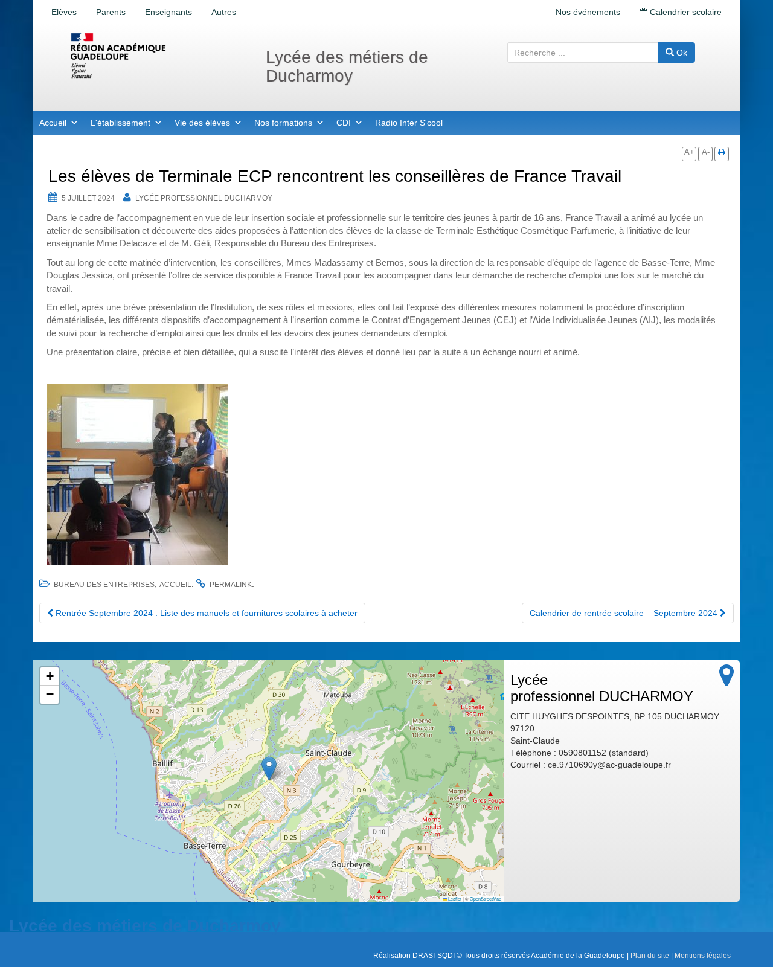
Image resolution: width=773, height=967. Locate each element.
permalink (231, 584)
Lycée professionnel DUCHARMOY (203, 198)
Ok (680, 52)
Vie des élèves (202, 122)
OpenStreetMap (485, 898)
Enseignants (168, 12)
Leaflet (454, 898)
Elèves (64, 12)
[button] (269, 768)
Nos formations (283, 122)
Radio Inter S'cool (409, 122)
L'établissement (120, 122)
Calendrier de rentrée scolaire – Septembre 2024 (625, 613)
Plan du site (649, 955)
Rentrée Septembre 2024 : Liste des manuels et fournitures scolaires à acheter (205, 613)
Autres (223, 12)
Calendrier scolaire (684, 12)
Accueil (52, 122)
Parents (111, 12)
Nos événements (588, 12)
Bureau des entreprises (104, 584)
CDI (343, 122)
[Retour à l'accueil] (157, 55)
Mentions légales (703, 955)
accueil (175, 584)
